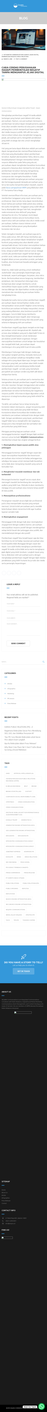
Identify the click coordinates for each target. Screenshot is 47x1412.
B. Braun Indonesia (13, 786)
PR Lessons (10, 698)
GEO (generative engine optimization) (20, 830)
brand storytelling (13, 791)
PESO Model (25, 862)
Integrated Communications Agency (16, 54)
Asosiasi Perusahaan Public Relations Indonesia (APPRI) (20, 780)
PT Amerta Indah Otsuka (15, 878)
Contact (4, 1203)
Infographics (11, 688)
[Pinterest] (19, 573)
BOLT (26, 786)
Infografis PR (23, 836)
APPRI (28, 1006)
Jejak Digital (34, 54)
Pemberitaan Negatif (9, 56)
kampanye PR (29, 851)
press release (29, 872)
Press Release (11, 703)
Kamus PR (9, 857)
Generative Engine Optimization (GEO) (20, 825)
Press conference (13, 872)
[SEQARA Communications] (23, 6)
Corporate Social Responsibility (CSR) (20, 796)
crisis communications (14, 807)
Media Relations (31, 857)
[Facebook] (9, 573)
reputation (10, 894)
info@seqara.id (10, 1223)
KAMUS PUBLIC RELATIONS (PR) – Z (18, 727)
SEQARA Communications (15, 909)
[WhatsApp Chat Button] (41, 1406)
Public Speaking (12, 888)
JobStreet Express (13, 851)
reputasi (25, 888)
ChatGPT (28, 791)
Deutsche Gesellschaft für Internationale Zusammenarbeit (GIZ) (22, 813)
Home (4, 1190)
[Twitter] (4, 573)
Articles (9, 683)
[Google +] (14, 573)
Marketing (10, 693)
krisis (19, 857)
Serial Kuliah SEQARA (14, 915)
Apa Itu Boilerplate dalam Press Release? (20, 743)
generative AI (26, 820)
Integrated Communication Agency (19, 841)
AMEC (8, 773)
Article (4, 1195)
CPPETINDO (10, 802)
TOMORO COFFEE (29, 920)
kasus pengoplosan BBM (16, 188)
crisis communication (26, 802)
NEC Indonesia (11, 862)
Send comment (18, 643)
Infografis (10, 836)
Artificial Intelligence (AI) (23, 773)
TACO (8, 920)
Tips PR (16, 920)
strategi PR (30, 915)
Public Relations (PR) (31, 883)
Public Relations (23, 56)
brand (34, 786)
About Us (4, 1192)
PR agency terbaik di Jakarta (17, 867)
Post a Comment (21, 59)
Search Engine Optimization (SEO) (18, 899)
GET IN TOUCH (23, 971)
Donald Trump (11, 820)
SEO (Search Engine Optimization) (18, 904)
